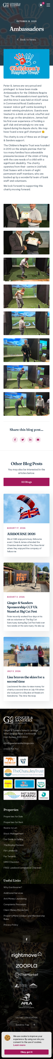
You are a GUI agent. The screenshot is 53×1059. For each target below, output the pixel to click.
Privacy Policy (11, 924)
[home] (12, 5)
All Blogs (26, 481)
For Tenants (10, 856)
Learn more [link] (19, 1045)
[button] (48, 5)
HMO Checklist (11, 862)
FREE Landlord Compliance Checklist (23, 867)
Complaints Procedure (15, 904)
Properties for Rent (13, 822)
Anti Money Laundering (15, 898)
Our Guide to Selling (13, 839)
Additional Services (13, 893)
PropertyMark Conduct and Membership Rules (24, 917)
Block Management (14, 833)
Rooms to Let (10, 827)
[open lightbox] (26, 216)
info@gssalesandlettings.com (19, 743)
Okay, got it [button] (26, 1052)
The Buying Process (14, 845)
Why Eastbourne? (13, 887)
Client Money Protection (16, 910)
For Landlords (10, 850)
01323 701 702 (11, 749)
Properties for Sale (13, 816)
